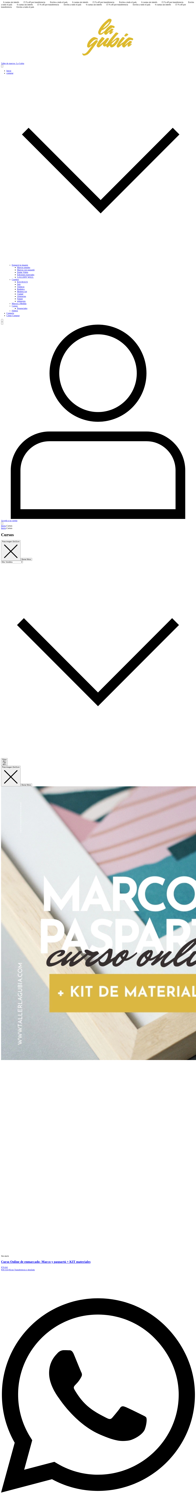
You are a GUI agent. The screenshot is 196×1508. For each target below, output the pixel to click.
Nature (20, 299)
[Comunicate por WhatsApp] (98, 1506)
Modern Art (22, 291)
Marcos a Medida (19, 303)
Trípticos (20, 287)
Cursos (15, 306)
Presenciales (22, 308)
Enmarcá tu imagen (20, 265)
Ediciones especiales (25, 275)
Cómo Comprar (13, 315)
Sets (19, 284)
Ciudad (20, 294)
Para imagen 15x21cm (10, 542)
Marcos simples (23, 267)
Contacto (10, 313)
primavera (21, 301)
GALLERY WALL (25, 277)
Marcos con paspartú (26, 270)
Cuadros (15, 279)
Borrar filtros (26, 559)
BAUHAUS (22, 282)
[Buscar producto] (2, 320)
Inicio (8, 71)
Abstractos (21, 296)
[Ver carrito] (2, 523)
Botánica (21, 289)
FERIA (15, 311)
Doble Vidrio (22, 272)
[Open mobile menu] (2, 66)
